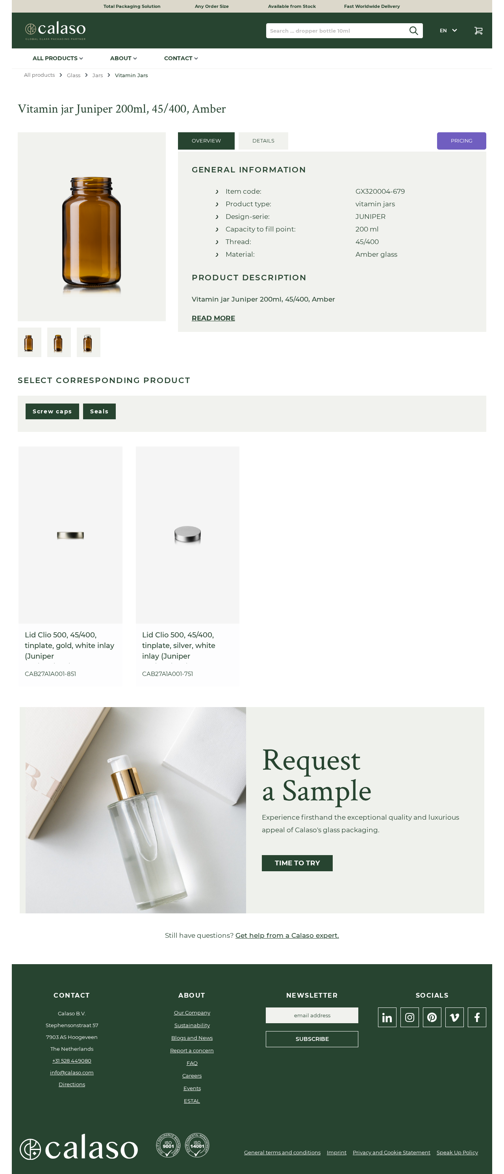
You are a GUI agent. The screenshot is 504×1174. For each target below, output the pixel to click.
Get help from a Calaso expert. (287, 935)
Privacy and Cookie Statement (391, 1152)
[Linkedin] (387, 1017)
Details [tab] (263, 141)
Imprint (336, 1152)
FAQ (192, 1063)
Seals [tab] (99, 411)
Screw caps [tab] (52, 411)
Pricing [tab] (461, 141)
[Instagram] (409, 1017)
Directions (72, 1084)
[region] (92, 244)
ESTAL (192, 1101)
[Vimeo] (454, 1017)
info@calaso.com (72, 1072)
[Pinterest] (432, 1017)
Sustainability (192, 1025)
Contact (179, 58)
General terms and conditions (282, 1152)
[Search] (414, 31)
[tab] (206, 141)
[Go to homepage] (55, 30)
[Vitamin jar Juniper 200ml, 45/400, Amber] (92, 226)
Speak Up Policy (457, 1152)
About (121, 58)
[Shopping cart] (478, 31)
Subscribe (312, 1039)
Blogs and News (192, 1038)
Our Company (192, 1012)
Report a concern (192, 1050)
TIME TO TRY (297, 863)
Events (192, 1088)
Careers (192, 1075)
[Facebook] (477, 1017)
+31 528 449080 (71, 1060)
